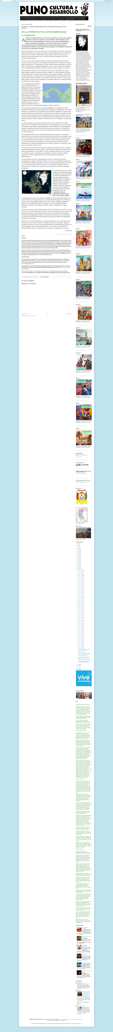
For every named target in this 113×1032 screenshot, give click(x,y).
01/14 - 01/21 (80, 571)
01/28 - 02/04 (80, 574)
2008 (78, 543)
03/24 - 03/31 (80, 586)
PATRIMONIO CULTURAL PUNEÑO (84, 659)
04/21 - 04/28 (80, 592)
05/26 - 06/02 (80, 600)
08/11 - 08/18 (80, 617)
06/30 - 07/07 (80, 608)
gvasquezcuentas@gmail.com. (77, 1019)
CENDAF (78, 990)
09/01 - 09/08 (80, 621)
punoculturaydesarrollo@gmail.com (65, 1019)
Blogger (80, 1023)
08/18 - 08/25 (80, 618)
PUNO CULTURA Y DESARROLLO (81, 473)
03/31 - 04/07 (80, 588)
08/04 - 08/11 (80, 615)
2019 (78, 560)
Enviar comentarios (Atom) (31, 315)
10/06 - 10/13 (80, 629)
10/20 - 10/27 (80, 632)
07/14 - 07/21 (80, 611)
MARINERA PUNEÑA (86, 962)
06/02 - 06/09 (80, 601)
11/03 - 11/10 (80, 635)
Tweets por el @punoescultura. (81, 482)
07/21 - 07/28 (80, 612)
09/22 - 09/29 (80, 626)
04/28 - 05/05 (80, 594)
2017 (78, 557)
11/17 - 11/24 (80, 638)
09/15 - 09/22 (80, 624)
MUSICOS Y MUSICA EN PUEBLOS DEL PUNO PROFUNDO (84, 658)
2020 (78, 562)
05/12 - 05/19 (80, 597)
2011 (78, 548)
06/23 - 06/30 (80, 606)
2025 (78, 664)
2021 (78, 563)
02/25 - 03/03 (80, 580)
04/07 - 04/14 (80, 589)
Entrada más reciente (25, 313)
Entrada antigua (69, 313)
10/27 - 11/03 (80, 634)
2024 (78, 568)
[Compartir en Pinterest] (48, 276)
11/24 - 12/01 (80, 640)
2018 (78, 559)
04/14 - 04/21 (80, 591)
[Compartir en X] (45, 276)
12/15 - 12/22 (80, 644)
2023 (78, 566)
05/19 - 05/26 (80, 598)
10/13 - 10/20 (80, 631)
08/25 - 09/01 (80, 620)
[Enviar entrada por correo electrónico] (41, 276)
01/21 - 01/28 (80, 572)
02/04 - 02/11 (80, 575)
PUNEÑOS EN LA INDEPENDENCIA (83, 983)
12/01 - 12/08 (80, 641)
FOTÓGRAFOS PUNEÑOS (82, 655)
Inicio (48, 313)
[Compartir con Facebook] (46, 276)
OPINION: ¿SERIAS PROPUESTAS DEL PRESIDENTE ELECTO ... (84, 654)
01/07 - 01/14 (80, 569)
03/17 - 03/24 (80, 585)
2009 (78, 545)
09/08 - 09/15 (80, 623)
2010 (78, 546)
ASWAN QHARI (80, 982)
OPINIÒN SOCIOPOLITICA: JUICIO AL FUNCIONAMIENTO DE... (84, 650)
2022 (78, 565)
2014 (78, 553)
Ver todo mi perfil (79, 456)
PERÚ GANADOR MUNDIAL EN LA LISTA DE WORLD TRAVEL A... (84, 662)
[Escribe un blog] (44, 276)
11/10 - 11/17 (80, 637)
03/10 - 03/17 (80, 583)
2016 (78, 556)
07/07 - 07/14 (80, 609)
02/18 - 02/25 (80, 578)
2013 (78, 551)
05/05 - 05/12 (80, 595)
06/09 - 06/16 (80, 603)
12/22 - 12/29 (80, 646)
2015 (78, 554)
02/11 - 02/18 (80, 577)
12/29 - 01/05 (80, 647)
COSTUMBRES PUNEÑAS (85, 928)
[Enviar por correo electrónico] (43, 276)
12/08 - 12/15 (80, 643)
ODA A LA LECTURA (81, 651)
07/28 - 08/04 (80, 614)
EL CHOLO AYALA (80, 1006)
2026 (78, 666)
